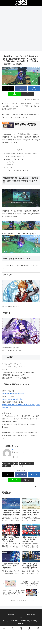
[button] (27, 94)
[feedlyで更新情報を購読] (13, 457)
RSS (21, 617)
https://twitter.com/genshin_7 (11, 399)
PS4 (17, 463)
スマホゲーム (30, 463)
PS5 (22, 463)
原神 (23, 466)
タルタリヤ (10, 162)
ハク (13, 449)
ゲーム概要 (9, 167)
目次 (18, 150)
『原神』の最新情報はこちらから (17, 170)
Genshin (16, 466)
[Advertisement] (21, 29)
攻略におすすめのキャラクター (15, 159)
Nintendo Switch (8, 463)
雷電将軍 (10, 164)
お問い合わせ (31, 614)
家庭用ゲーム (7, 466)
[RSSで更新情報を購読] (16, 457)
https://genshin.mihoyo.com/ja (12, 393)
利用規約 (11, 614)
